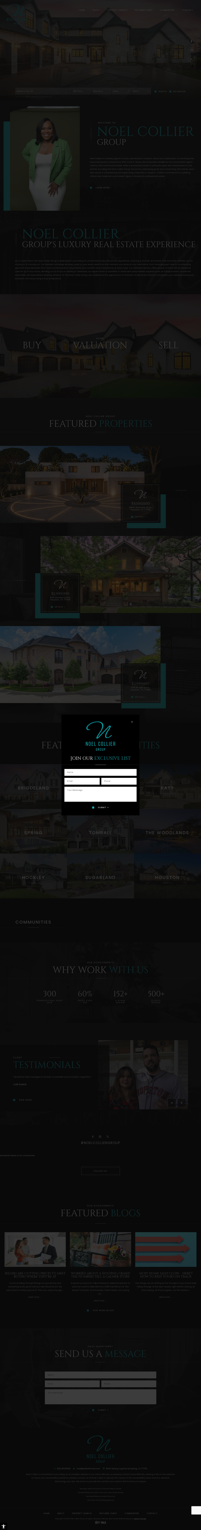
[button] (3, 1526)
